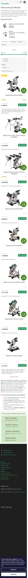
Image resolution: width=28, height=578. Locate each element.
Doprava (3, 461)
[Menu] (24, 2)
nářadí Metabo (4, 13)
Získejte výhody (4, 465)
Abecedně (3, 44)
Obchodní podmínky (5, 473)
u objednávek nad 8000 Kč (11, 426)
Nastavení (13, 569)
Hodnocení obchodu (5, 467)
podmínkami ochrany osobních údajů (18, 491)
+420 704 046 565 (7, 452)
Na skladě (6, 59)
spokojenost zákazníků (15, 433)
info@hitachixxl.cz (7, 450)
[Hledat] (17, 2)
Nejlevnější (13, 41)
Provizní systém (4, 477)
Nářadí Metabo (8, 383)
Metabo (6, 67)
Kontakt (2, 469)
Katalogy (3, 471)
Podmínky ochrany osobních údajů (9, 475)
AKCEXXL (6, 61)
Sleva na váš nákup (5, 463)
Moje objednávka (5, 478)
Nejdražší (19, 41)
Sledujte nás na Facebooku (9, 454)
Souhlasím (13, 574)
